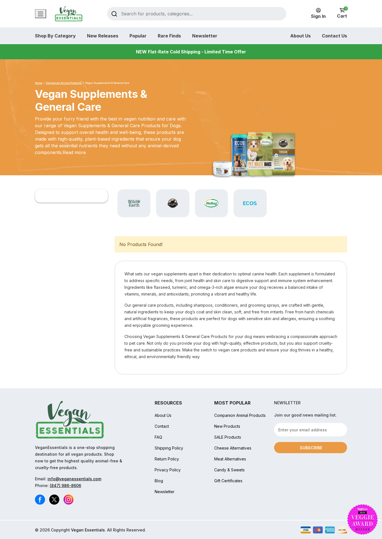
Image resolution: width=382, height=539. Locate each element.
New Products (227, 426)
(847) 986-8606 (65, 485)
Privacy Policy (168, 469)
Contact (162, 426)
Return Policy (167, 459)
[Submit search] (114, 13)
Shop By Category (55, 36)
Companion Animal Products (64, 82)
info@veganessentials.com (74, 478)
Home (38, 82)
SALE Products (227, 437)
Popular (138, 36)
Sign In (318, 16)
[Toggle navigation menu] (40, 13)
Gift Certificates (228, 480)
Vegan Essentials (88, 530)
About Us (300, 36)
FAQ (158, 437)
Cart (342, 13)
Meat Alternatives (230, 459)
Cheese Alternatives (232, 448)
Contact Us (334, 36)
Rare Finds (169, 36)
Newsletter (204, 36)
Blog (159, 480)
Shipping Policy (169, 448)
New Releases (102, 36)
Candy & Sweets (229, 469)
